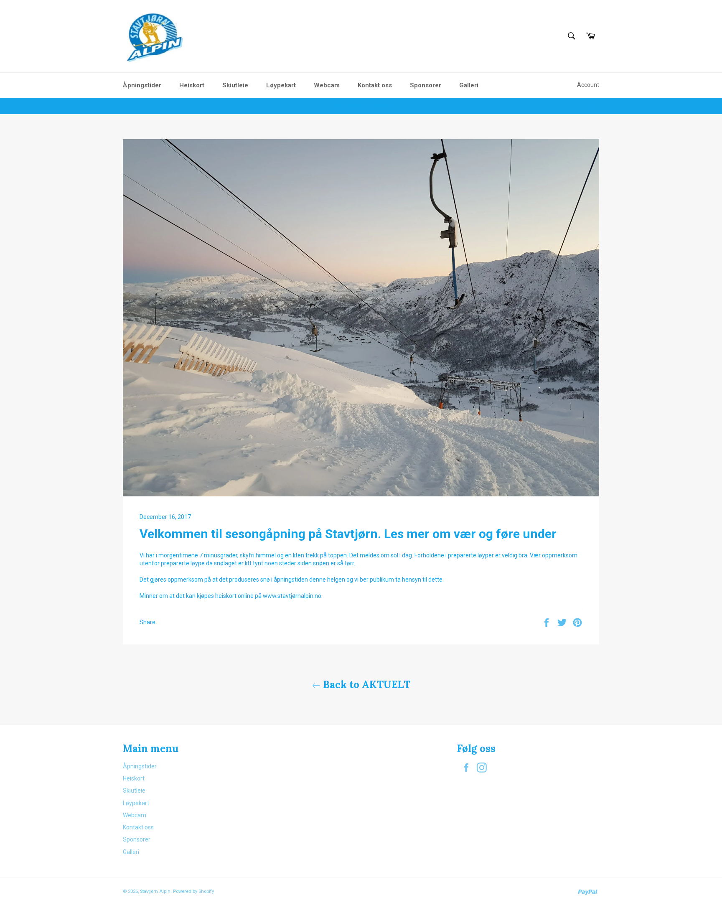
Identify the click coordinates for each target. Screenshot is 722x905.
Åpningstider (142, 85)
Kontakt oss (375, 85)
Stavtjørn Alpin (155, 891)
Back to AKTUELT (365, 684)
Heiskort (191, 85)
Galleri (468, 85)
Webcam (327, 85)
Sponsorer (425, 85)
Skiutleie (235, 85)
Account (588, 84)
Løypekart (281, 85)
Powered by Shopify (193, 891)
